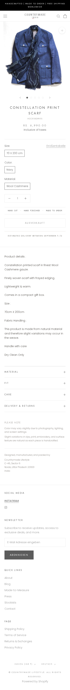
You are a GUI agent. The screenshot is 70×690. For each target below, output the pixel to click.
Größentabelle (56, 146)
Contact (9, 609)
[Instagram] (5, 507)
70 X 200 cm (15, 153)
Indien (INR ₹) (23, 664)
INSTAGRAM (11, 501)
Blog (7, 584)
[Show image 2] (31, 97)
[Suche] (58, 16)
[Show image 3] (35, 97)
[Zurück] (20, 97)
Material (11, 372)
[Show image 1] (27, 97)
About (8, 578)
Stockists (10, 602)
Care (8, 394)
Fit (6, 383)
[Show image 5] (43, 97)
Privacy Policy (13, 647)
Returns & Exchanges (18, 641)
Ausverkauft (35, 223)
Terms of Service (15, 635)
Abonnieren (19, 555)
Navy (10, 170)
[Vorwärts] (49, 97)
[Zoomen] (62, 30)
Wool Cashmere (17, 186)
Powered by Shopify (35, 681)
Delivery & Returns (19, 406)
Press (8, 596)
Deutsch (46, 664)
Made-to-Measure (16, 590)
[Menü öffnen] (5, 16)
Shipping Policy (14, 629)
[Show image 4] (39, 97)
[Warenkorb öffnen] (65, 16)
